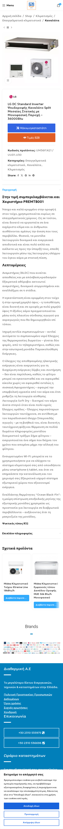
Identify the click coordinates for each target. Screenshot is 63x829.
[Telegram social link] (33, 175)
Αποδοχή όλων (31, 806)
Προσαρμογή (31, 814)
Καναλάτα (52, 20)
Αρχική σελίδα (11, 16)
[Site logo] (31, 5)
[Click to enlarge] (8, 80)
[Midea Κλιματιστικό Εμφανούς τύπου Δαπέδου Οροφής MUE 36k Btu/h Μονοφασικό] (46, 568)
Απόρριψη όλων (31, 822)
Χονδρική (10, 712)
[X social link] (22, 175)
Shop (28, 16)
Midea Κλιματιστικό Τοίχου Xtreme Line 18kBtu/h (16, 587)
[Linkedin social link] (29, 175)
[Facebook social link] (18, 175)
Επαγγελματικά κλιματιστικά (21, 20)
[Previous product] (4, 27)
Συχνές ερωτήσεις (16, 707)
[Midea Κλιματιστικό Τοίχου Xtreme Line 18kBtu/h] (16, 568)
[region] (31, 799)
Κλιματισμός (44, 16)
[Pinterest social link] (26, 175)
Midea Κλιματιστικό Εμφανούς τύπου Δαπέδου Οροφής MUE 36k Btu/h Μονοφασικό (46, 590)
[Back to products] (8, 27)
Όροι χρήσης (12, 703)
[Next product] (11, 27)
